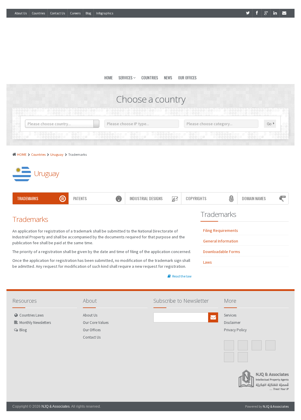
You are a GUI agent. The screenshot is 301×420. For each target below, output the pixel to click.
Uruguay (56, 154)
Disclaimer (232, 322)
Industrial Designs (146, 198)
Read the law (182, 276)
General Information (220, 241)
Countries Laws (31, 315)
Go (269, 123)
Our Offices (187, 78)
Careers (75, 13)
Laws (207, 262)
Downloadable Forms (221, 251)
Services (125, 78)
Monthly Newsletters (35, 322)
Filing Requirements (220, 230)
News (168, 78)
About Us (21, 13)
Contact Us (57, 13)
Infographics (104, 13)
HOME (21, 154)
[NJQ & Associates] (150, 44)
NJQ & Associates (55, 406)
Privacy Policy (235, 329)
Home (108, 78)
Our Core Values (95, 322)
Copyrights (196, 198)
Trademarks (27, 198)
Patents (80, 198)
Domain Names (254, 198)
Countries (38, 13)
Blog (88, 13)
